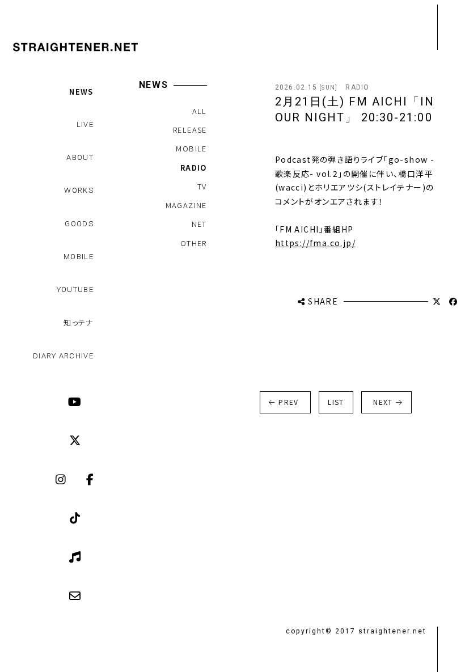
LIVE (85, 124)
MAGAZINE (186, 205)
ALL (199, 110)
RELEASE (190, 129)
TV (202, 186)
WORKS (79, 190)
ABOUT (80, 157)
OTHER (193, 243)
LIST (336, 402)
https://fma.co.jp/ (315, 242)
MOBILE (79, 256)
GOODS (79, 223)
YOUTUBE (75, 289)
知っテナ (79, 322)
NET (199, 223)
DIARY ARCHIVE (63, 356)
